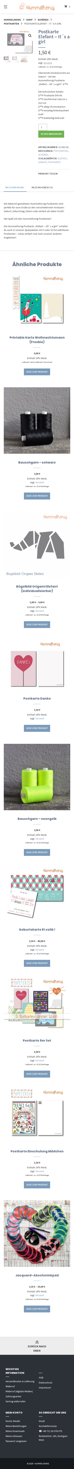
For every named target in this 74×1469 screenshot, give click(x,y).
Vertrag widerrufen (16, 1401)
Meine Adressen (14, 1436)
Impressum (45, 1387)
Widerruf (10, 1386)
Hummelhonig (12, 19)
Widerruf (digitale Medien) (19, 1391)
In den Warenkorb (51, 134)
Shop (29, 19)
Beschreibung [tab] (14, 187)
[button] (30, 35)
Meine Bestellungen (16, 1426)
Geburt (42, 162)
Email (42, 1421)
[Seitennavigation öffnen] (10, 6)
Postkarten (11, 23)
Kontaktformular (48, 1426)
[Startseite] (37, 6)
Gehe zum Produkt (37, 371)
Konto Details (13, 1421)
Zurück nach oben (37, 1348)
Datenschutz (45, 1382)
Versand (47, 62)
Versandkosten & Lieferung (20, 1381)
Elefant (62, 158)
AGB (41, 1377)
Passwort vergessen (16, 1441)
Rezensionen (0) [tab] (42, 187)
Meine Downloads (15, 1431)
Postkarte (54, 162)
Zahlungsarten (13, 1396)
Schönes (43, 19)
